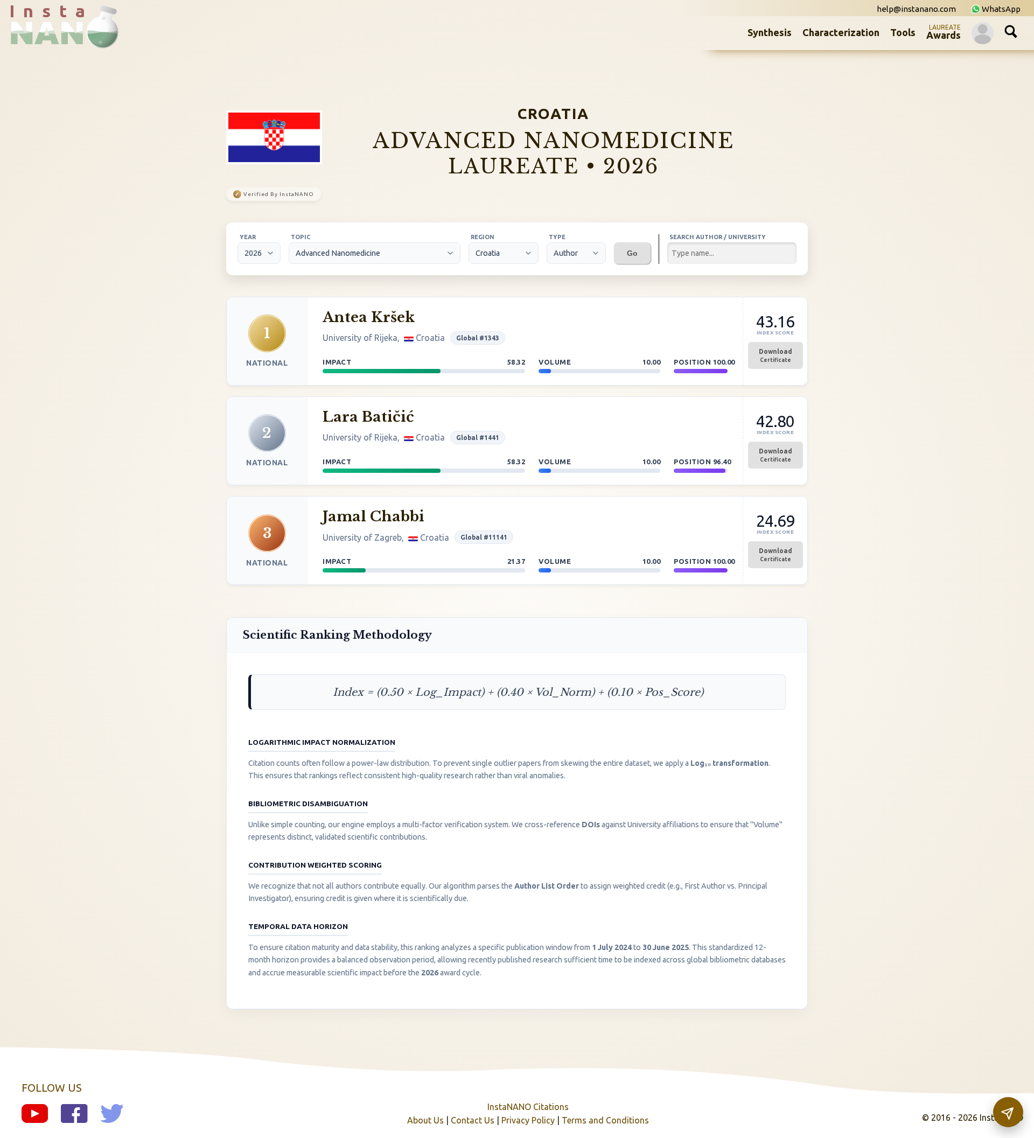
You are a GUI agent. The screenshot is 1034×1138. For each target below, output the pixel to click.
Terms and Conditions (605, 1120)
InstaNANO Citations (528, 1107)
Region (482, 237)
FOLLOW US (52, 1087)
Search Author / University (717, 237)
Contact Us (472, 1120)
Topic (301, 237)
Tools (903, 32)
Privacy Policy (528, 1120)
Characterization (840, 32)
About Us (425, 1120)
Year (248, 237)
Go (632, 253)
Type (557, 237)
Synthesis (769, 32)
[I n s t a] (54, 40)
